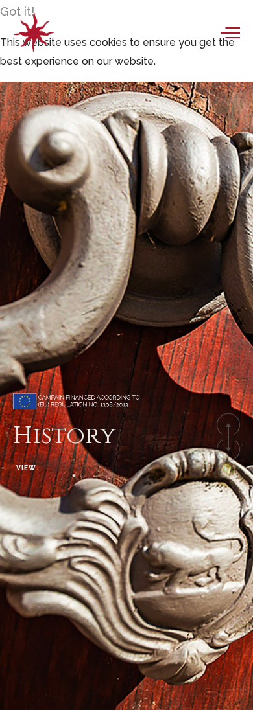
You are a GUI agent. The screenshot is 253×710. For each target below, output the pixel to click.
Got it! (17, 11)
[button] (228, 425)
